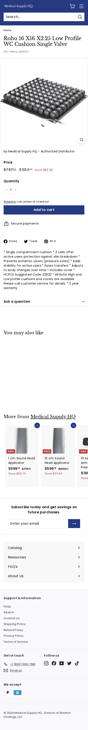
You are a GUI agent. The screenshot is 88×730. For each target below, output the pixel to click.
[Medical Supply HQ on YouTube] (61, 663)
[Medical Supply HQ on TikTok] (77, 663)
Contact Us (12, 618)
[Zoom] (82, 140)
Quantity (11, 181)
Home (7, 30)
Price (8, 162)
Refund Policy (13, 630)
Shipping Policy (15, 624)
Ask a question (17, 301)
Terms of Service (16, 642)
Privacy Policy (13, 636)
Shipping (10, 201)
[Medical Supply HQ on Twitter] (69, 663)
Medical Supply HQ (53, 416)
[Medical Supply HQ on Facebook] (54, 663)
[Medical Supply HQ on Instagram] (46, 663)
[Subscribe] (74, 523)
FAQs (7, 606)
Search (9, 612)
